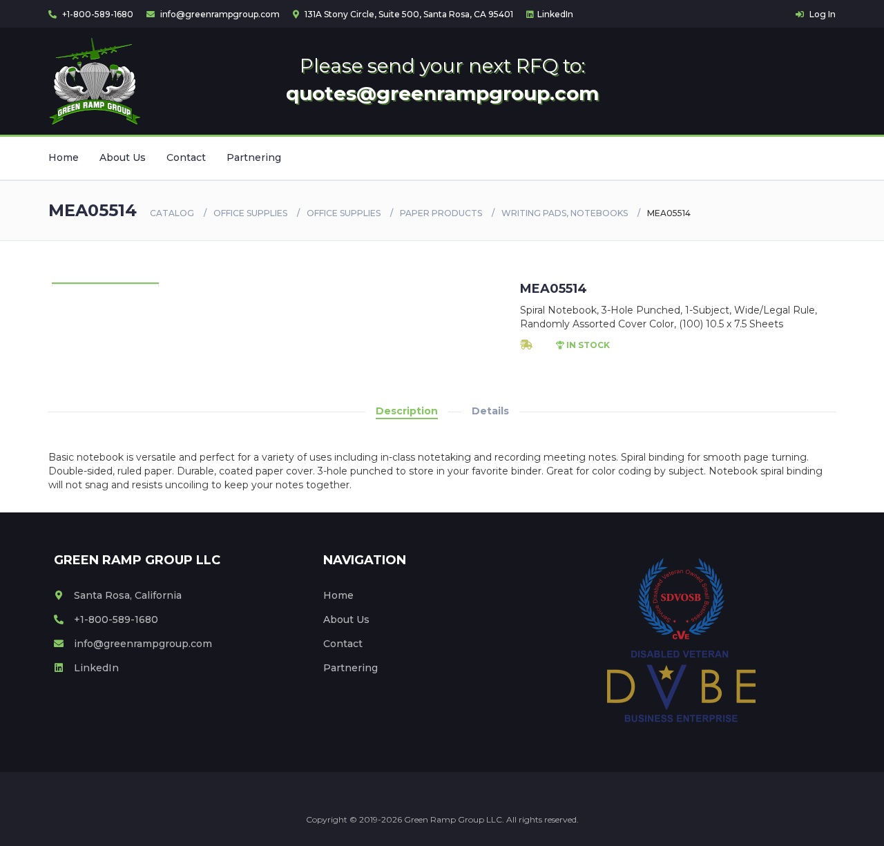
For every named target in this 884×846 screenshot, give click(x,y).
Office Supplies (250, 213)
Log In (821, 14)
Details (490, 411)
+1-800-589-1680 (96, 14)
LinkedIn (555, 14)
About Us (122, 157)
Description (407, 411)
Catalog (172, 213)
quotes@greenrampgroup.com (442, 93)
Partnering (254, 157)
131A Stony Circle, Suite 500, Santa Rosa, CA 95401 (407, 14)
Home (63, 157)
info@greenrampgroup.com (219, 14)
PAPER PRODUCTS (441, 213)
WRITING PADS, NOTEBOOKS (564, 213)
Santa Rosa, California (128, 595)
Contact (186, 157)
